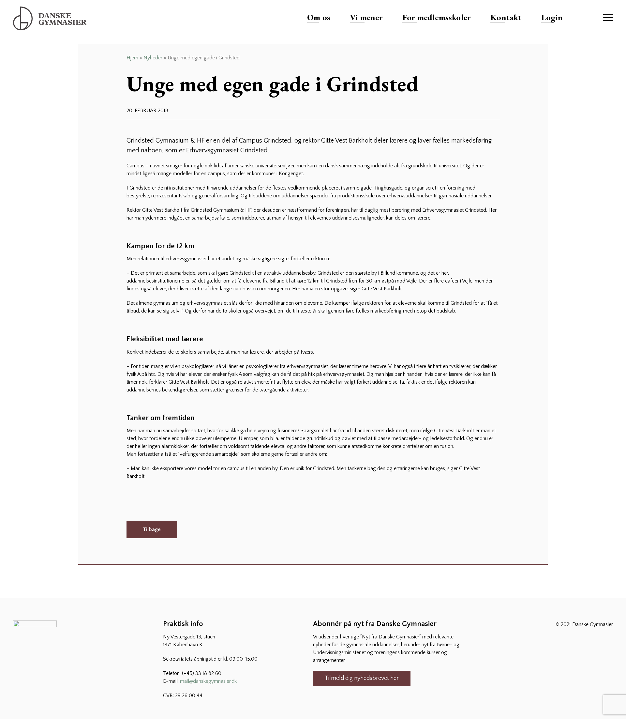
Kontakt (505, 17)
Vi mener (366, 17)
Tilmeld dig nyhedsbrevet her (362, 678)
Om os (318, 17)
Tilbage (152, 529)
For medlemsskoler (436, 17)
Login (552, 17)
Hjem (132, 58)
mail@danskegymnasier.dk (208, 681)
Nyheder (152, 58)
